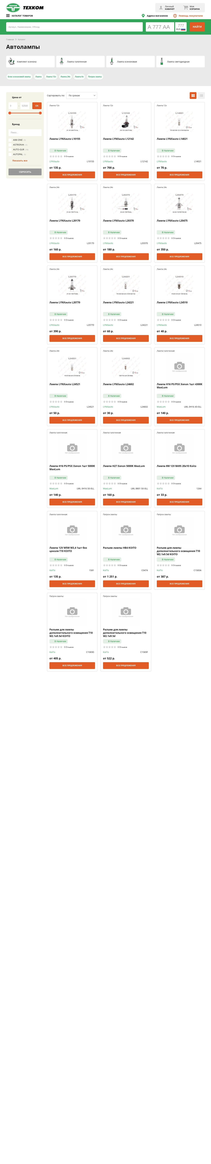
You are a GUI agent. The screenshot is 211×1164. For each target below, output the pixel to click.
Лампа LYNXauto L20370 (118, 220)
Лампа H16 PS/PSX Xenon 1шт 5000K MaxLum (72, 467)
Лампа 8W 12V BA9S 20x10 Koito (176, 466)
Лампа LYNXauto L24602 (118, 384)
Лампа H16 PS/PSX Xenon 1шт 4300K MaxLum (179, 386)
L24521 (90, 406)
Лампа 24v (65, 76)
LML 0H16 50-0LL (85, 488)
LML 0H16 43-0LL (192, 406)
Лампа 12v (51, 76)
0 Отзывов (69, 156)
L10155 (90, 161)
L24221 (144, 324)
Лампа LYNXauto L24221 (118, 302)
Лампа (38, 76)
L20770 (90, 324)
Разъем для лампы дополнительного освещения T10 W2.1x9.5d (124, 633)
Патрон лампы (95, 76)
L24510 (197, 324)
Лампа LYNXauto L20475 (172, 220)
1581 (91, 570)
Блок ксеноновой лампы (19, 76)
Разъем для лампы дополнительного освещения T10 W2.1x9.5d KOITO (178, 551)
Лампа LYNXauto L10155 (64, 139)
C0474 (144, 570)
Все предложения (72, 175)
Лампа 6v (79, 76)
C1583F (144, 652)
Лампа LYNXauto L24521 (64, 384)
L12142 (144, 161)
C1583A (197, 570)
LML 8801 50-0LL (139, 488)
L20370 (144, 243)
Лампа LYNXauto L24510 (172, 302)
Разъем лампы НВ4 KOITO (119, 547)
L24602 (144, 406)
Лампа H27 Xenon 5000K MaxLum (124, 466)
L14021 (197, 161)
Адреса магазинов (157, 15)
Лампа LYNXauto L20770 (64, 302)
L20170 (90, 243)
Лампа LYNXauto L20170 (64, 220)
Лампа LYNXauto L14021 (172, 139)
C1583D (90, 652)
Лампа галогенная (166, 350)
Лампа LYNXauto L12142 (118, 139)
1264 (198, 488)
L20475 (197, 243)
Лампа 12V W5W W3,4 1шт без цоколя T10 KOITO (68, 549)
